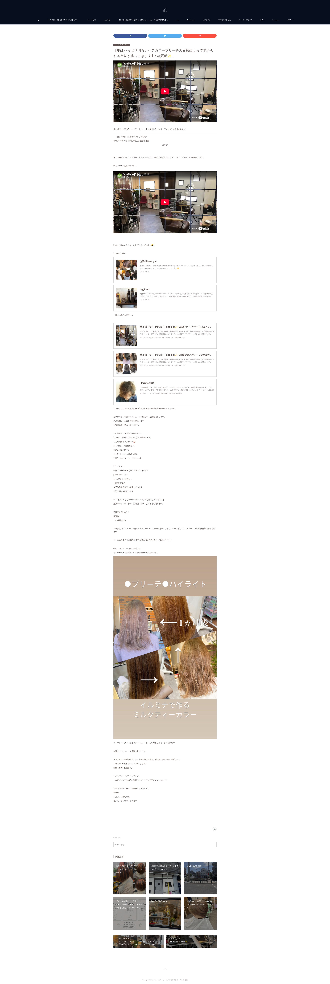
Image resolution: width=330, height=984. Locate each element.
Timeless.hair (191, 20)
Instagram (276, 20)
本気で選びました (224, 20)
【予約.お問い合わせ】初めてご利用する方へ (62, 20)
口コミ (262, 20)
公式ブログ (207, 20)
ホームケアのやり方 (245, 20)
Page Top (165, 969)
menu (177, 20)
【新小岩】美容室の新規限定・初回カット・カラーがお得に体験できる (143, 20)
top (38, 20)
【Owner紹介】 (91, 20)
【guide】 (107, 20)
